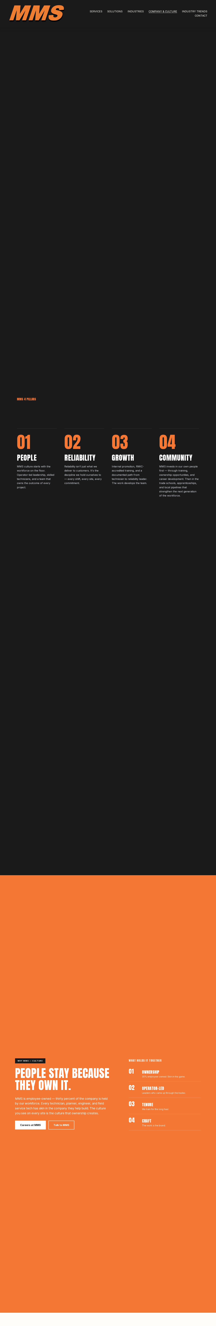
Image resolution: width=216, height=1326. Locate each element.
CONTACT (201, 15)
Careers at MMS (30, 1125)
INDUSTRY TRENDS (194, 11)
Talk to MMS (61, 1125)
